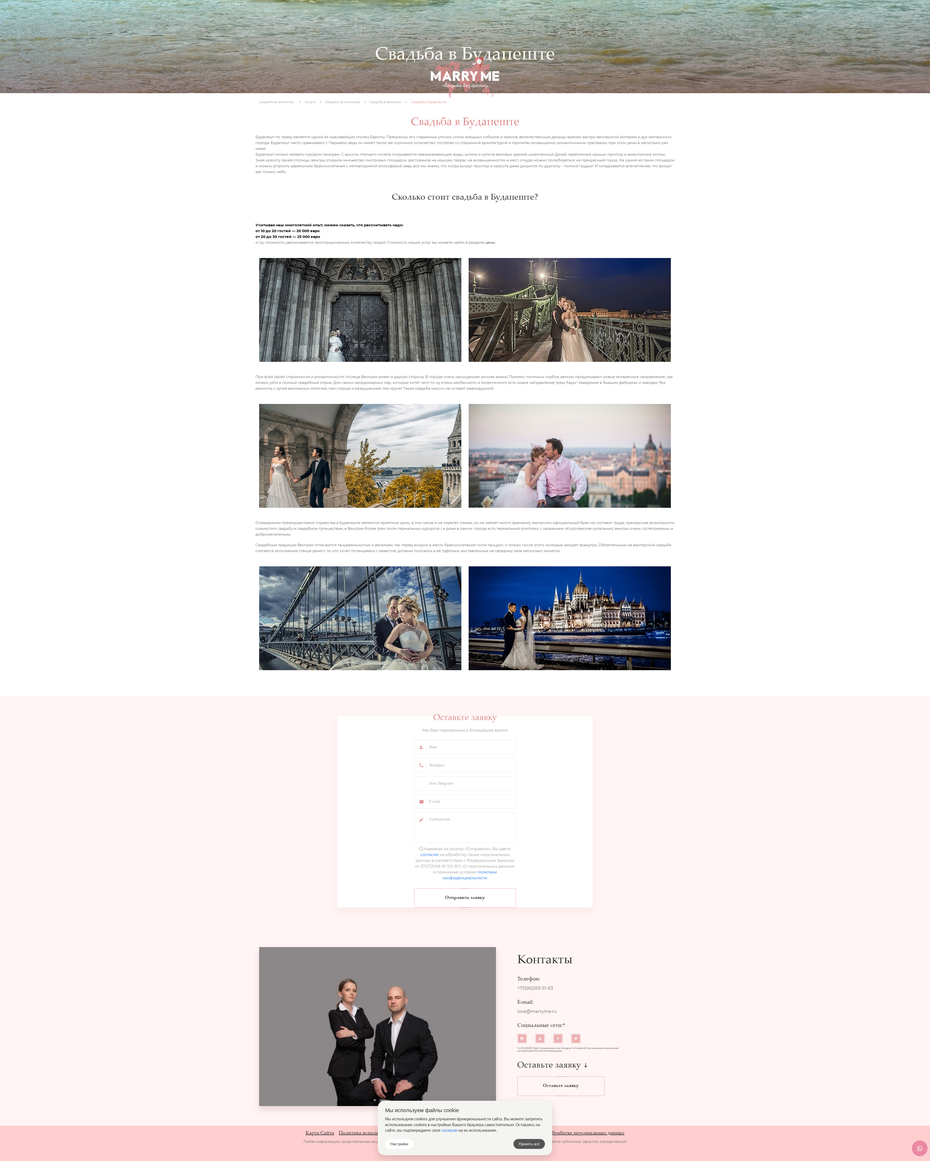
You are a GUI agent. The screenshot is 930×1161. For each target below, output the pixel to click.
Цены (489, 12)
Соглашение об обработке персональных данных (568, 1133)
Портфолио (459, 12)
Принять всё (529, 1144)
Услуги (428, 12)
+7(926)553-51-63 (653, 12)
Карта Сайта (320, 1133)
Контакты (517, 12)
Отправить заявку (465, 898)
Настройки (399, 1144)
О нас (403, 12)
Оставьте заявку (561, 1086)
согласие (429, 854)
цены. (490, 242)
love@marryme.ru (537, 1011)
